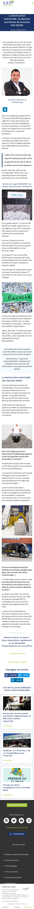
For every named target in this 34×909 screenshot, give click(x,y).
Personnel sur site (11, 860)
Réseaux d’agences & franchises (17, 854)
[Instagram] (29, 820)
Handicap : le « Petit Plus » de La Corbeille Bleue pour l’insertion (16, 753)
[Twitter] (14, 820)
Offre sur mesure (11, 872)
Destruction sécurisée (13, 877)
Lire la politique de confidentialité (10, 901)
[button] (32, 3)
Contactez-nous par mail (17, 827)
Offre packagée (11, 866)
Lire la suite (7, 726)
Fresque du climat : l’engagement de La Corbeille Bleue (16, 787)
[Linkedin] (5, 109)
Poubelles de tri (11, 883)
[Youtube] (21, 820)
